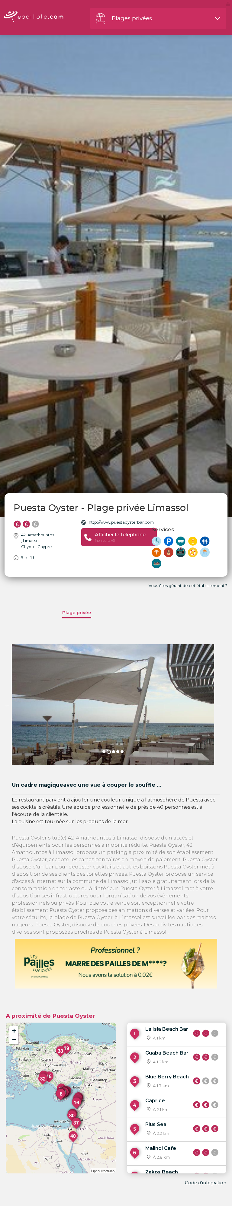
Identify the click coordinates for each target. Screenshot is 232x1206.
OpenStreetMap (102, 1170)
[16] (77, 1108)
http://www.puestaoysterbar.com (121, 522)
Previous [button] (7, 705)
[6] (61, 1100)
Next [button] (219, 705)
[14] (67, 1097)
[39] (67, 1054)
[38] (61, 1057)
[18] (49, 1082)
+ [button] (14, 1030)
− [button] (14, 1039)
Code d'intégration (205, 1182)
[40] (73, 1142)
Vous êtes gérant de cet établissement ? (188, 585)
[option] (113, 704)
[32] (43, 1085)
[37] (76, 1129)
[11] (64, 1098)
